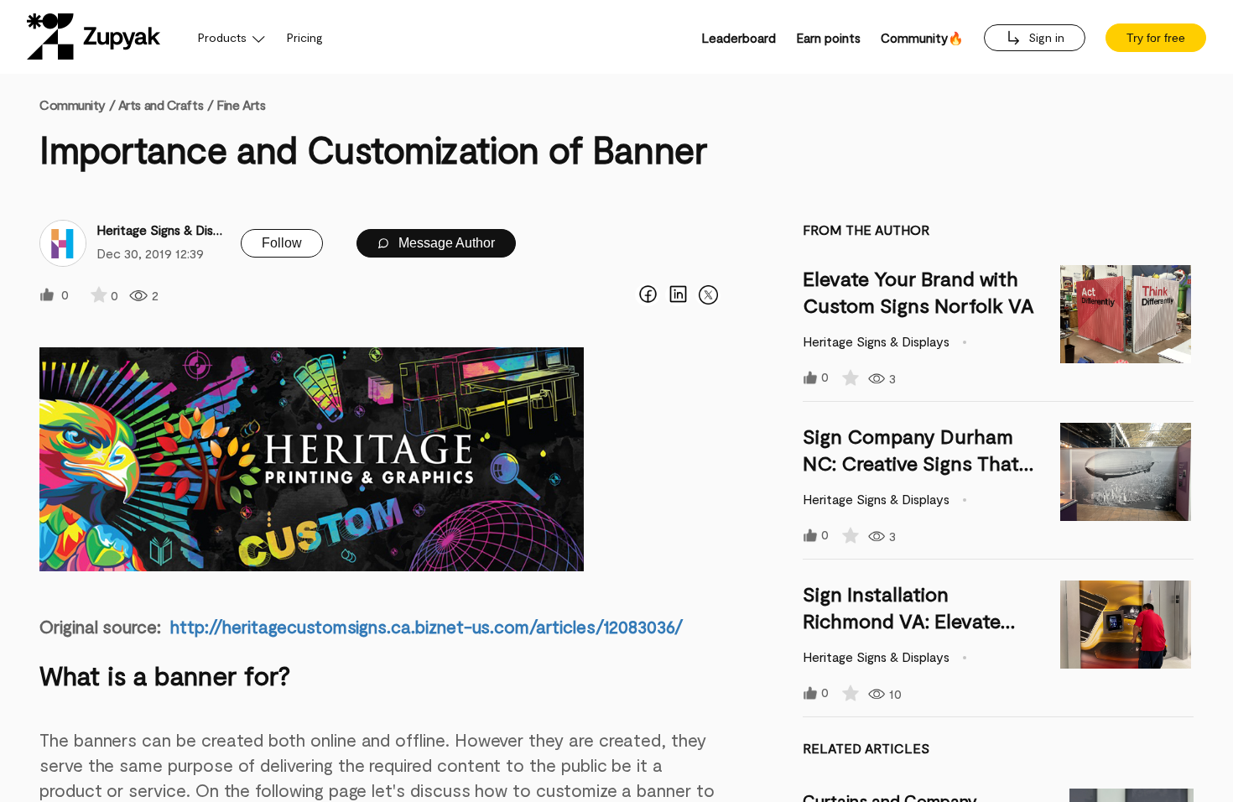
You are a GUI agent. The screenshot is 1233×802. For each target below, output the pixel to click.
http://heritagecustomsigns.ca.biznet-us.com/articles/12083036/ (426, 626)
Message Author (445, 243)
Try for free (1155, 37)
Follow (282, 243)
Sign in (1044, 37)
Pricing (305, 37)
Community (77, 104)
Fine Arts (240, 104)
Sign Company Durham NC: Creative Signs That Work (911, 463)
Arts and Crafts (160, 104)
